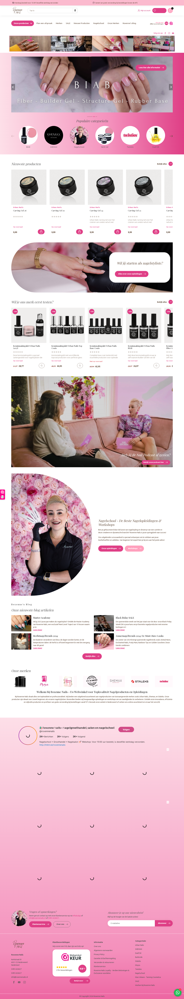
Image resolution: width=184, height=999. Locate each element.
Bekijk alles (162, 164)
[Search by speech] (75, 10)
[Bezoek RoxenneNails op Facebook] (165, 33)
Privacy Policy (99, 954)
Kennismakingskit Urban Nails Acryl (26, 347)
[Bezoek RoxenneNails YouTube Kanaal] (173, 33)
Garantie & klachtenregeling (105, 958)
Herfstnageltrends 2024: (45, 635)
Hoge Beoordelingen (113, 44)
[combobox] (53, 10)
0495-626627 (53, 918)
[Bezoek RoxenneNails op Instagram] (169, 33)
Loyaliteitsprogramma (30, 43)
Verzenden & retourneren (104, 962)
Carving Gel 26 (19, 210)
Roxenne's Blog (129, 23)
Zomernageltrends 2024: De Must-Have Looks (139, 635)
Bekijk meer (82, 981)
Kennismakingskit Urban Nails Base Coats (103, 347)
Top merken (71, 44)
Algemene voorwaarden (103, 950)
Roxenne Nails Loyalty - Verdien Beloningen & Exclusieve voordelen (111, 971)
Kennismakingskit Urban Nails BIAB (141, 347)
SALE (68, 23)
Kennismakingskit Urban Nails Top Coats (66, 347)
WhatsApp (77, 916)
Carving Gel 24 (96, 210)
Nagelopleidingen (154, 44)
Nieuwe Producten (82, 23)
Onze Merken (113, 23)
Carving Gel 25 (58, 210)
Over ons (60, 924)
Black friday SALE (125, 617)
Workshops (133, 548)
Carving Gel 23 (134, 210)
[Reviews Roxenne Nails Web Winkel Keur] (170, 23)
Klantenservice (38, 924)
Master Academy (41, 617)
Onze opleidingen (109, 548)
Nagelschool (98, 23)
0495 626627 (16, 969)
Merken (59, 23)
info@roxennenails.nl (37, 918)
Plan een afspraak (44, 23)
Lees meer (37, 630)
